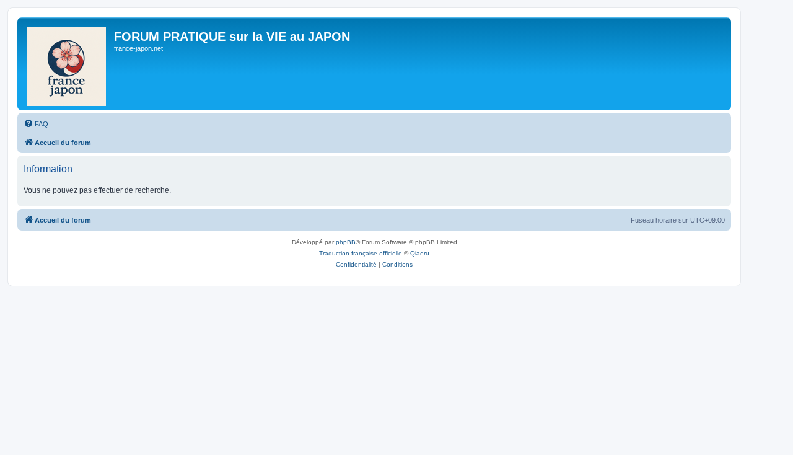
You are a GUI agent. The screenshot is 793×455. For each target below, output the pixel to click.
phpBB (346, 242)
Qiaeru (419, 253)
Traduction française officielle (360, 253)
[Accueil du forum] (67, 63)
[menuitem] (36, 124)
